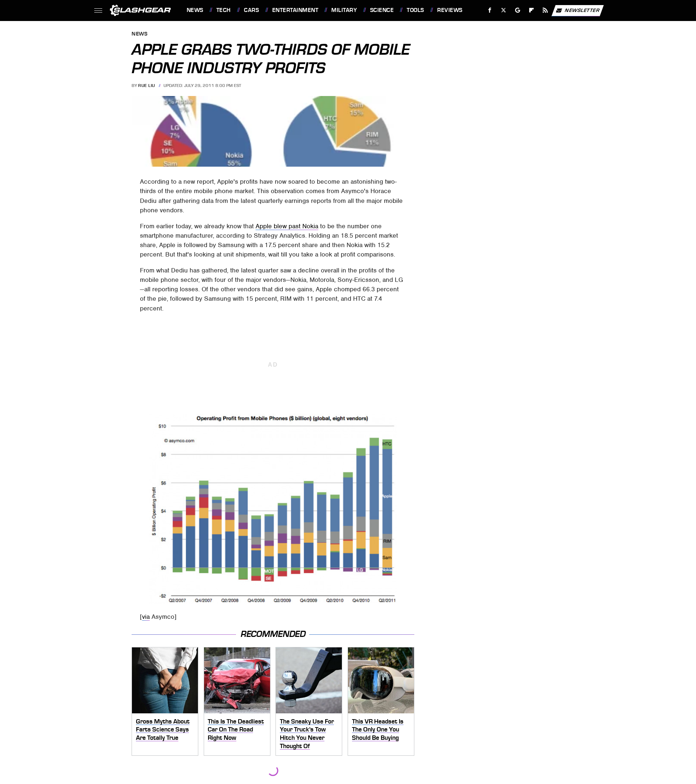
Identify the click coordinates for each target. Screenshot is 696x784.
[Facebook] (490, 10)
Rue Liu (146, 85)
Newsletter (582, 10)
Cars (251, 10)
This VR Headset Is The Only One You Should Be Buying (377, 729)
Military (344, 10)
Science (382, 10)
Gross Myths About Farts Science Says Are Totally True (163, 729)
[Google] (517, 10)
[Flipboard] (531, 10)
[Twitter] (503, 10)
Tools (415, 10)
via (146, 617)
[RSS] (545, 10)
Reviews (449, 10)
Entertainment (295, 10)
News (195, 10)
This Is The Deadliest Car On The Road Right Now (236, 729)
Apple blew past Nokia (287, 226)
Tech (223, 10)
